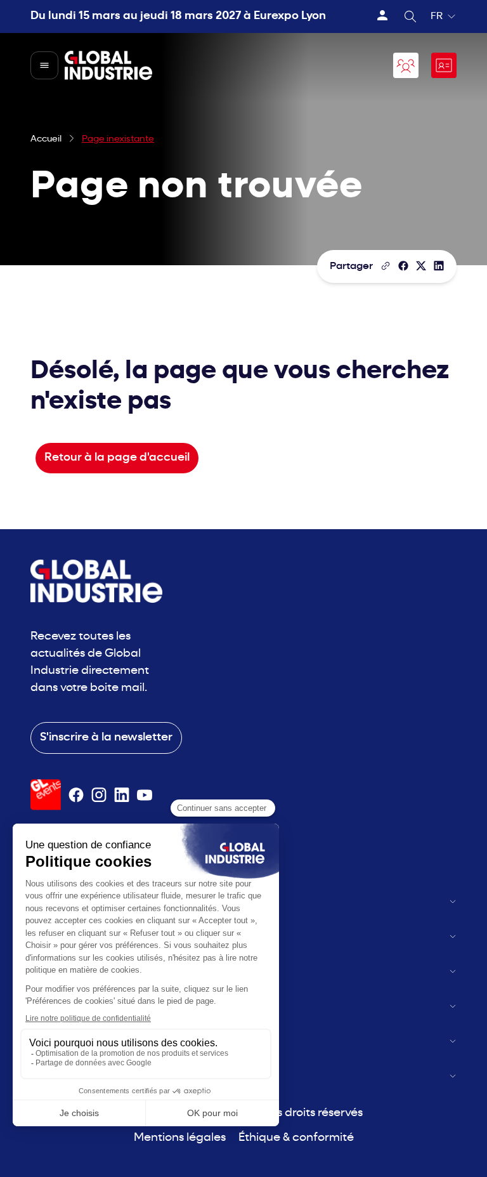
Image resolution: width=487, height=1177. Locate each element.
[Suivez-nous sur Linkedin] (121, 795)
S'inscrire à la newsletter (106, 738)
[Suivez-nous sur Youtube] (144, 795)
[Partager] (403, 266)
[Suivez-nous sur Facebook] (76, 795)
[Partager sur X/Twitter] (421, 266)
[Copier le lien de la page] (385, 266)
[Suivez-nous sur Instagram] (99, 795)
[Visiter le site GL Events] (45, 794)
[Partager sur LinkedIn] (439, 266)
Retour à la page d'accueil (117, 458)
